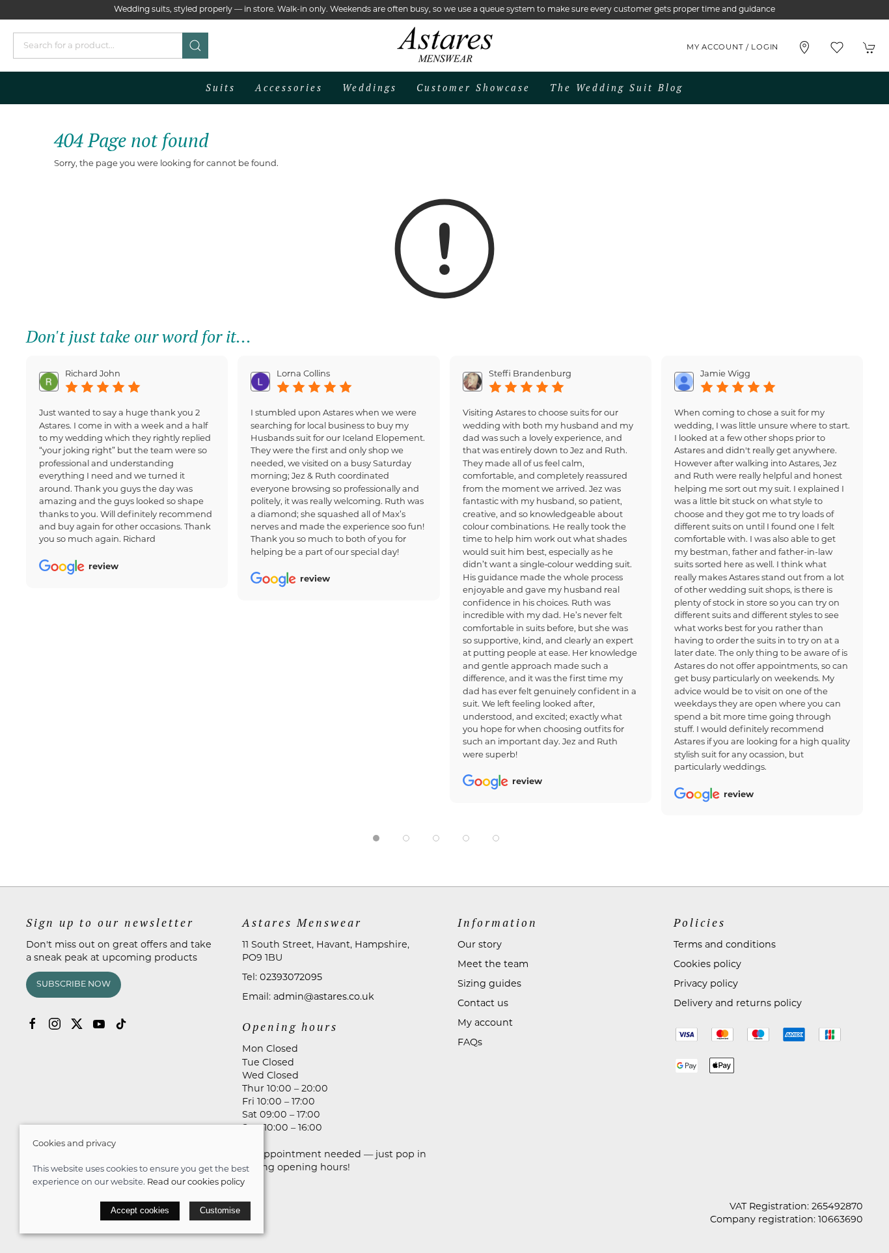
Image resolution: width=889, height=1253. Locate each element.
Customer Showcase (473, 87)
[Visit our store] (804, 47)
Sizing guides (489, 984)
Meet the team (493, 965)
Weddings (369, 87)
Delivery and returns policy (738, 1004)
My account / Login (732, 47)
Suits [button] (221, 87)
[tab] (376, 838)
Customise (220, 1210)
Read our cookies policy (196, 1182)
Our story (480, 945)
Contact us (483, 1004)
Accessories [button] (289, 87)
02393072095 (291, 978)
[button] (836, 47)
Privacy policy (706, 984)
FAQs (470, 1043)
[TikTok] (121, 1023)
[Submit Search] (195, 46)
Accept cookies (140, 1210)
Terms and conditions (725, 945)
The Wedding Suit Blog (616, 87)
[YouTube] (98, 1023)
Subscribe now (73, 985)
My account (485, 1023)
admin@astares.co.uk (323, 997)
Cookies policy (707, 965)
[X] (76, 1023)
